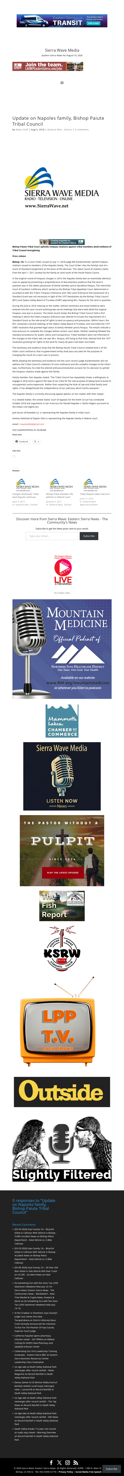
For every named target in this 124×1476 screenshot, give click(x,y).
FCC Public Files (62, 592)
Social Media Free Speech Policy (91, 1471)
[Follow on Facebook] (53, 40)
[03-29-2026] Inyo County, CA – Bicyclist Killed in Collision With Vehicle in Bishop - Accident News (36, 1252)
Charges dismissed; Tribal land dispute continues (25, 495)
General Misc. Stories (59, 129)
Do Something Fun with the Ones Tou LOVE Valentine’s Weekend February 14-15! (36, 1305)
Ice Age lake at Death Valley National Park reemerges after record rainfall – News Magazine (35, 1370)
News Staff (22, 129)
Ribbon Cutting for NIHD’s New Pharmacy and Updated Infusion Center (35, 1343)
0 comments (82, 129)
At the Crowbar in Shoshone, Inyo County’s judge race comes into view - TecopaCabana (36, 1316)
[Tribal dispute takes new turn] (95, 484)
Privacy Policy (66, 1471)
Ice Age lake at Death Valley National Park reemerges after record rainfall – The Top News (35, 1401)
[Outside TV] (62, 1106)
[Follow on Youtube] (71, 40)
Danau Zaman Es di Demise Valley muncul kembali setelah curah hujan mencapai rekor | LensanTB (36, 1386)
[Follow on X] (65, 40)
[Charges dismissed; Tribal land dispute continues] (27, 484)
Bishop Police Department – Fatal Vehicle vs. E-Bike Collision (34, 1240)
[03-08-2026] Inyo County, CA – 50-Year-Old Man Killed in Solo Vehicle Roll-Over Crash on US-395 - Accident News (36, 1271)
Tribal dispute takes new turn (95, 494)
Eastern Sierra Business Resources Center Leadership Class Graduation (36, 1358)
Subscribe (89, 536)
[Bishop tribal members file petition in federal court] (61, 484)
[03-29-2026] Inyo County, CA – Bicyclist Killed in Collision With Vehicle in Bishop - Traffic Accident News (36, 1233)
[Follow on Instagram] (59, 40)
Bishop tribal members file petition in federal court (59, 495)
